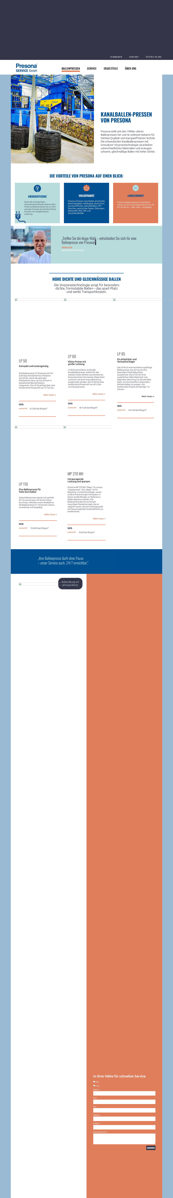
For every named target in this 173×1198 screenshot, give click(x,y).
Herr (97, 1082)
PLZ (95, 1098)
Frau (97, 1086)
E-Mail (96, 1123)
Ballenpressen (71, 68)
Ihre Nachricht (100, 1132)
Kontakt (134, 56)
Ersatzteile (111, 68)
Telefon (96, 1115)
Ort (95, 1106)
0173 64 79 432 (153, 56)
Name (96, 1089)
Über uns (130, 68)
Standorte (116, 56)
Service (92, 68)
